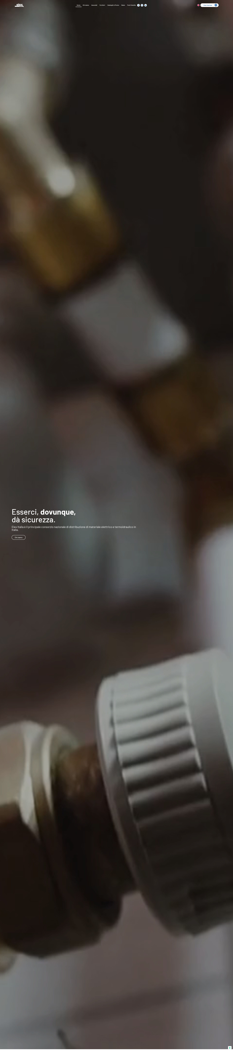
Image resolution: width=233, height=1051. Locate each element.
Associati (94, 5)
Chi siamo (86, 5)
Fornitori (102, 5)
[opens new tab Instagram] (142, 5)
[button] (209, 5)
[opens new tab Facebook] (138, 5)
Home (78, 5)
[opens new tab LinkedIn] (145, 5)
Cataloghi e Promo (113, 5)
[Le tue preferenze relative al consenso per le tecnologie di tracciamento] (230, 1048)
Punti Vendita (131, 5)
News (123, 5)
